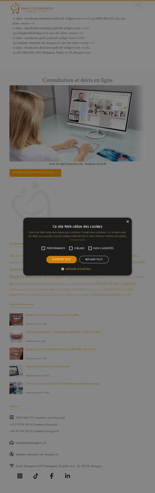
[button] (77, 269)
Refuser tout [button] (94, 259)
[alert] (77, 246)
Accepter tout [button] (61, 259)
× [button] (127, 221)
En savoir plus (77, 239)
